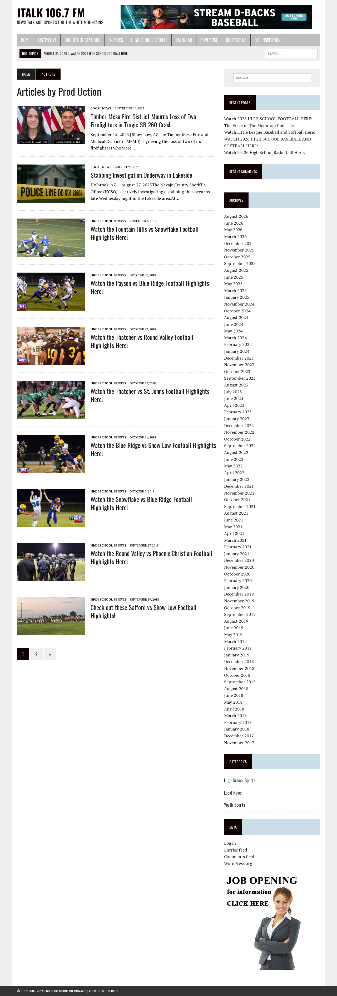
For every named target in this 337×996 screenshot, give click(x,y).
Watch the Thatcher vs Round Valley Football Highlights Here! (142, 341)
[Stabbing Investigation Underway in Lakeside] (51, 199)
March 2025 (235, 290)
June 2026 (233, 223)
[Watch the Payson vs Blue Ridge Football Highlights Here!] (51, 307)
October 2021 (237, 499)
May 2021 (233, 527)
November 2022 (239, 432)
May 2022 (233, 466)
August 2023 (236, 385)
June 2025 (233, 277)
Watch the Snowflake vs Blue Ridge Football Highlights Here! (141, 503)
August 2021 (236, 513)
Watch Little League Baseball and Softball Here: (269, 132)
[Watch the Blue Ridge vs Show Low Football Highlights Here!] (51, 469)
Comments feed (239, 856)
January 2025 (236, 297)
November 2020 (239, 567)
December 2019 (239, 594)
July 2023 (233, 392)
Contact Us (236, 40)
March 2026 (235, 236)
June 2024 (233, 324)
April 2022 (234, 473)
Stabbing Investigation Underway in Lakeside (141, 175)
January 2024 (236, 351)
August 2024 (236, 317)
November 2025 (239, 250)
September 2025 (240, 263)
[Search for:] (272, 77)
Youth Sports (234, 805)
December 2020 (239, 560)
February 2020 (238, 580)
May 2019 (233, 634)
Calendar (184, 40)
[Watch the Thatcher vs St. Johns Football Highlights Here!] (51, 415)
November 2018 (239, 668)
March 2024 (235, 338)
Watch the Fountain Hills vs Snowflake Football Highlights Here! (145, 233)
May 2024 (233, 331)
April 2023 (234, 405)
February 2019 (238, 648)
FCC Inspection (268, 40)
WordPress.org (238, 863)
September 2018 (240, 682)
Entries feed (235, 850)
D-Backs (115, 40)
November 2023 (239, 365)
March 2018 (235, 715)
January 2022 (236, 479)
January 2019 (236, 655)
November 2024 (239, 304)
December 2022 (239, 425)
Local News (101, 108)
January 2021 (236, 554)
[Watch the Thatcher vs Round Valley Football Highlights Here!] (51, 361)
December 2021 (239, 486)
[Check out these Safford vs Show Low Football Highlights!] (51, 632)
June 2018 (233, 695)
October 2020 (237, 574)
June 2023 (233, 398)
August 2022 (236, 452)
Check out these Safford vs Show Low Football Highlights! (143, 611)
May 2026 (233, 230)
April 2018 (234, 709)
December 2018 (239, 661)
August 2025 (236, 270)
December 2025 (239, 243)
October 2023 (237, 371)
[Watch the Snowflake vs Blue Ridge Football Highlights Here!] (51, 523)
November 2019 (239, 601)
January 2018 (236, 729)
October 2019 (237, 608)
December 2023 (239, 358)
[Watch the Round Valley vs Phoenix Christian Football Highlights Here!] (51, 578)
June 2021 (233, 520)
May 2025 (233, 284)
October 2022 (237, 439)
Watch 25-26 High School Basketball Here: (264, 152)
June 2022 (233, 459)
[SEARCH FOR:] (291, 53)
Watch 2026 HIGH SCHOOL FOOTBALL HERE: (268, 119)
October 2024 (237, 311)
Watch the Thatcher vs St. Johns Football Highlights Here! (150, 395)
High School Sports (149, 40)
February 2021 (238, 547)
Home (25, 40)
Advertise (209, 40)
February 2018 (238, 722)
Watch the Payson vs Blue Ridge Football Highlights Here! (150, 287)
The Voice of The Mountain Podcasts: (259, 125)
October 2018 (237, 675)
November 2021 (239, 493)
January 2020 (236, 587)
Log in (230, 843)
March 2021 (235, 540)
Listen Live (47, 40)
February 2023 (238, 412)
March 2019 (235, 641)
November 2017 (239, 743)
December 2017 (239, 736)
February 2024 (238, 344)
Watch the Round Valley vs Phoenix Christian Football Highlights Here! (151, 557)
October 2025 (237, 257)
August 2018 (236, 689)
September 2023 (240, 378)
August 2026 (236, 216)
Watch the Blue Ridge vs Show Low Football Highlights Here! (153, 449)
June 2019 (233, 628)
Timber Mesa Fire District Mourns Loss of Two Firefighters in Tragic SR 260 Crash (143, 120)
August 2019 (236, 621)
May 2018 (233, 702)
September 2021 (240, 506)
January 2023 (236, 419)
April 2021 (234, 533)
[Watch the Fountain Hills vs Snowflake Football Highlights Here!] (51, 253)
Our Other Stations (82, 40)
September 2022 (240, 445)
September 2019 (240, 614)
